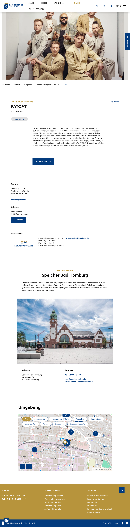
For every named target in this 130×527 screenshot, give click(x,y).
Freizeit (76, 3)
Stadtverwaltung (11, 495)
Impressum (92, 505)
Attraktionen (40, 419)
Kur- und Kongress (11, 499)
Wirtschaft (60, 3)
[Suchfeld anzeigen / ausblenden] (89, 6)
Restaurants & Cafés (60, 419)
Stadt (31, 3)
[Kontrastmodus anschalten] (110, 6)
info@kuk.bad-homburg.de (77, 238)
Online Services (36, 9)
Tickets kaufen (43, 161)
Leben (44, 3)
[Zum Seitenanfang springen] (122, 490)
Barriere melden (94, 512)
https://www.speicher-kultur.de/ (79, 381)
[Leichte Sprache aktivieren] (104, 6)
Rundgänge (96, 419)
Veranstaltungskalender (46, 84)
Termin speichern (18, 199)
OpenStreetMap (98, 469)
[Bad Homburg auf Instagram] (127, 523)
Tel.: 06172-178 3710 (73, 375)
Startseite (6, 84)
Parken (46, 424)
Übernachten (30, 424)
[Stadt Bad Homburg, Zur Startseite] (13, 6)
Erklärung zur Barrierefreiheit (99, 509)
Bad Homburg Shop (52, 505)
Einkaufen (59, 424)
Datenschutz (92, 502)
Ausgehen (28, 84)
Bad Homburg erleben (53, 495)
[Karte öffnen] (96, 6)
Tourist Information (52, 502)
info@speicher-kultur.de (75, 379)
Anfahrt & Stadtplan (53, 509)
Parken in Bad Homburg (97, 495)
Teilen (116, 102)
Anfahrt (18, 219)
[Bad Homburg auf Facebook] (122, 523)
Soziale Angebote (77, 424)
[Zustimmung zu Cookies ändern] (6, 520)
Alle (26, 419)
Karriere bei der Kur (95, 499)
